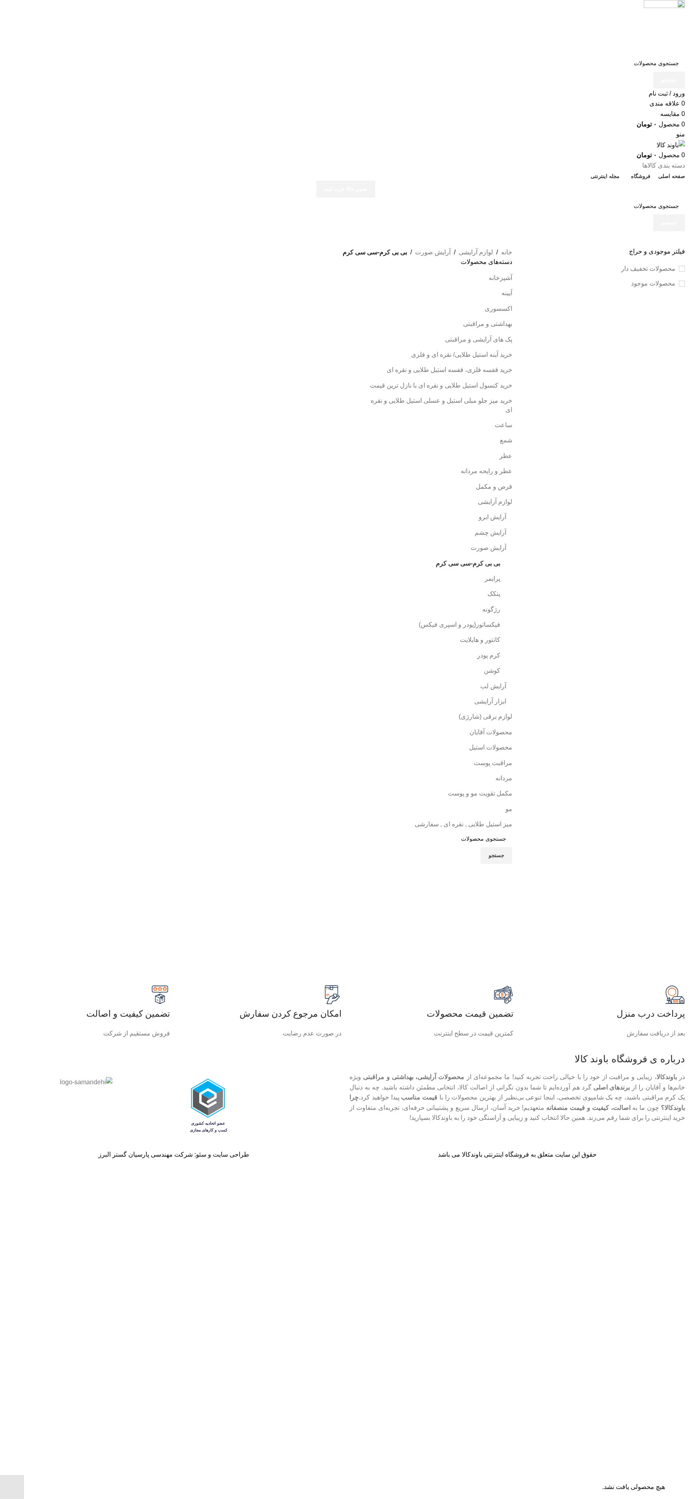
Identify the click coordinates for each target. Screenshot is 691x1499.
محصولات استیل (490, 747)
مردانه (503, 778)
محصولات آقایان (490, 732)
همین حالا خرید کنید (345, 189)
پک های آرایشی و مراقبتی (478, 339)
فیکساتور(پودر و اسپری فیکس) (459, 624)
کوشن (492, 670)
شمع (506, 440)
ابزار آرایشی (490, 701)
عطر (505, 455)
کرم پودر (488, 655)
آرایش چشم (490, 532)
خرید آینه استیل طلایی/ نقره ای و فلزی (461, 354)
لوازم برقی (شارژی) (485, 716)
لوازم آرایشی (476, 252)
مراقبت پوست (493, 762)
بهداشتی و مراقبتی (487, 323)
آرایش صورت (433, 252)
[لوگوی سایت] (664, 27)
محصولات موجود (653, 283)
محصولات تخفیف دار (648, 268)
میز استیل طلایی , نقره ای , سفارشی (463, 824)
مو (508, 808)
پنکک (493, 593)
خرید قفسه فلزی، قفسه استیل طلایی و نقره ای (449, 369)
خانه (506, 252)
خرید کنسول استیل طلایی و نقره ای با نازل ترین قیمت (441, 385)
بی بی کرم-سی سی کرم (468, 563)
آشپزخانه (500, 277)
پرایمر (492, 578)
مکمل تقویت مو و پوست (480, 793)
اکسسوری (498, 308)
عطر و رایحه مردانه (486, 471)
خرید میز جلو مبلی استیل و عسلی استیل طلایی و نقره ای (441, 405)
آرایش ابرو (492, 517)
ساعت (503, 425)
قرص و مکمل (494, 486)
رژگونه (491, 609)
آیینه (506, 293)
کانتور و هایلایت (480, 639)
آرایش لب (493, 686)
